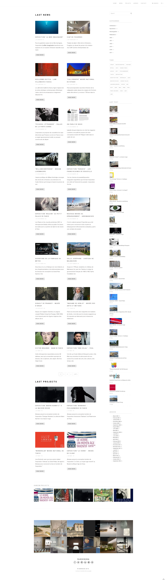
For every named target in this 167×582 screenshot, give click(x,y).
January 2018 (116, 443)
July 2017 (115, 450)
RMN (124, 87)
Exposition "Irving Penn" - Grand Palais (123, 506)
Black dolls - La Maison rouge (117, 234)
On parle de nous (74, 124)
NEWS (121, 3)
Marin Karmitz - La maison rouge (117, 325)
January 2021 (116, 419)
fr (162, 3)
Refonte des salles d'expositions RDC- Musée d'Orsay (120, 313)
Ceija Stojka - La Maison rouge (117, 212)
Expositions (113, 28)
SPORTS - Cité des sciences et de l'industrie (120, 289)
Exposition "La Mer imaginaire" (49, 37)
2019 (111, 46)
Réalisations (113, 34)
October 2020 (116, 423)
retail (112, 68)
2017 (111, 52)
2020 (111, 43)
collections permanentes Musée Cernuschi (120, 134)
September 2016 (117, 461)
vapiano (128, 64)
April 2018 (115, 439)
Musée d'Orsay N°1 (114, 112)
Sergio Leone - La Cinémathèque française (119, 245)
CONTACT (143, 3)
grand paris (123, 68)
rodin (123, 84)
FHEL (128, 87)
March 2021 (115, 416)
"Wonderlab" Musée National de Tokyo (119, 347)
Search (155, 3)
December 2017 (116, 444)
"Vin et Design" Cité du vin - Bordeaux (118, 179)
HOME (115, 3)
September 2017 (117, 448)
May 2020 (115, 430)
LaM (111, 94)
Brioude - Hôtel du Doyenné (116, 267)
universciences (115, 84)
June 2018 (115, 435)
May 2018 (115, 437)
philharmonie (124, 71)
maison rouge (114, 81)
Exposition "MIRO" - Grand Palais (117, 300)
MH (127, 84)
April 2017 (115, 453)
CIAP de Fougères (74, 37)
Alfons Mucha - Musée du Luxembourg (119, 201)
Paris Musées (114, 90)
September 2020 (117, 425)
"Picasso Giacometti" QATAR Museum (119, 369)
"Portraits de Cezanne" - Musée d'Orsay (63, 507)
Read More (40, 54)
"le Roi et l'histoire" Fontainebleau (117, 256)
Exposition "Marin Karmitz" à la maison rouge (83, 507)
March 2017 (115, 455)
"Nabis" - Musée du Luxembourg (117, 146)
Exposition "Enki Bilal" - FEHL (80, 348)
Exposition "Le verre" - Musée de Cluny (43, 507)
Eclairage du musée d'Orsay (116, 402)
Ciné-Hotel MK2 (113, 223)
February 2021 (116, 417)
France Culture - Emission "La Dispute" (119, 190)
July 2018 (115, 434)
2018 (111, 49)
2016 (117, 68)
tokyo (112, 74)
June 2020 (115, 428)
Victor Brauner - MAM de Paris (49, 348)
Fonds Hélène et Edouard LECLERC (118, 123)
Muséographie (113, 31)
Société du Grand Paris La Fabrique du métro (120, 380)
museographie (120, 64)
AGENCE (136, 3)
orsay (112, 64)
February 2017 (116, 457)
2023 (111, 37)
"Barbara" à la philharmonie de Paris (118, 358)
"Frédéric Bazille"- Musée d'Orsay (103, 506)
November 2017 (116, 446)
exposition (119, 74)
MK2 (120, 87)
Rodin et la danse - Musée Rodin (117, 278)
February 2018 (116, 441)
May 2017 (115, 452)
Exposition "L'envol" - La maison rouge (118, 157)
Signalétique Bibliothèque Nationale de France (120, 168)
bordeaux (123, 77)
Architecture (113, 25)
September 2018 (117, 432)
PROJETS (128, 3)
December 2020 (116, 421)
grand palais (124, 81)
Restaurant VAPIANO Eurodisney (117, 391)
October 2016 (116, 459)
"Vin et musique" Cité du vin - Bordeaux (119, 336)
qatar (112, 71)
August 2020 (116, 426)
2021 (111, 40)
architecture (114, 77)
